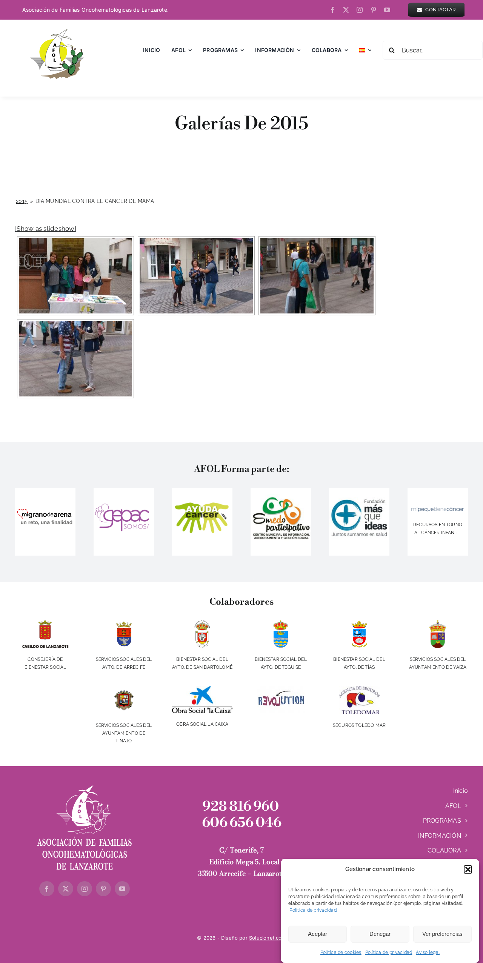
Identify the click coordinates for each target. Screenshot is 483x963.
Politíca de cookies (340, 952)
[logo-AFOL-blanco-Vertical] (84, 788)
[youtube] (387, 10)
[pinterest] (374, 10)
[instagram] (360, 10)
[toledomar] (359, 689)
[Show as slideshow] (45, 228)
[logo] (437, 510)
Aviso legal (428, 952)
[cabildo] (45, 623)
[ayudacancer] (202, 504)
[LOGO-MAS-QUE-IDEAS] (359, 491)
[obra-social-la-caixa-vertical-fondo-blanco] (202, 689)
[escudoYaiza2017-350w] (437, 623)
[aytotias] (359, 623)
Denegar (380, 934)
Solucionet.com (267, 938)
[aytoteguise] (281, 623)
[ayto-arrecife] (124, 623)
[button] (468, 869)
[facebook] (332, 10)
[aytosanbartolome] (202, 623)
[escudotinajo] (124, 689)
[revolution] (281, 689)
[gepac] (124, 503)
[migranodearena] (45, 507)
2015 (22, 201)
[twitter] (346, 10)
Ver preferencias (442, 934)
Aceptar (317, 934)
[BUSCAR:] (433, 49)
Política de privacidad (312, 910)
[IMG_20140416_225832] (281, 497)
